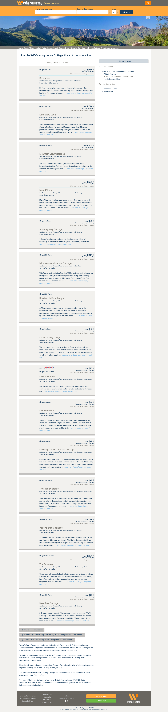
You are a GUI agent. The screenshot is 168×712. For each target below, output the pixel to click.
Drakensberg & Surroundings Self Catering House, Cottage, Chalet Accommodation (53, 635)
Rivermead (44, 78)
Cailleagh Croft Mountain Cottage (56, 449)
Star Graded (108, 91)
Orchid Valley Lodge (49, 337)
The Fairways (46, 564)
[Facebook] (65, 701)
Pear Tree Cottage (48, 603)
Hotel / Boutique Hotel (111, 79)
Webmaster (47, 695)
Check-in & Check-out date (84, 9)
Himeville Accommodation (33, 630)
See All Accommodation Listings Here (118, 71)
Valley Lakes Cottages (51, 527)
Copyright (47, 697)
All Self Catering (109, 74)
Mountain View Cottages (52, 153)
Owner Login (101, 701)
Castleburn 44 (46, 410)
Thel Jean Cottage (49, 488)
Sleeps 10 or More (110, 89)
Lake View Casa (47, 114)
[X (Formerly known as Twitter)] (68, 701)
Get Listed (28, 701)
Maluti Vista (45, 190)
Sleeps (114, 9)
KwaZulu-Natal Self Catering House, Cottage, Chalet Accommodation (48, 640)
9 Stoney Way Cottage (50, 229)
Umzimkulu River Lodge (51, 298)
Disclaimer (47, 700)
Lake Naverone (47, 376)
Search (126, 12)
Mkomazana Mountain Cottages (56, 263)
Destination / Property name (43, 9)
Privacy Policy (47, 702)
